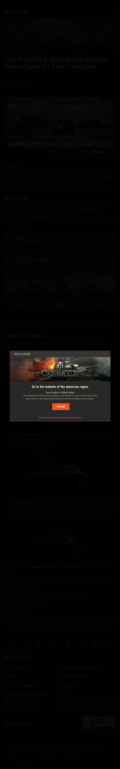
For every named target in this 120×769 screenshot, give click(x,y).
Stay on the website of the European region (60, 417)
